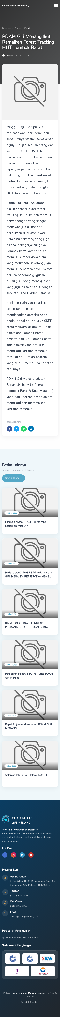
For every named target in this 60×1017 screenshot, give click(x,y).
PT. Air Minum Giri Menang (15, 5)
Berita (17, 28)
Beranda (6, 28)
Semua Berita (12, 478)
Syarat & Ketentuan (30, 1002)
